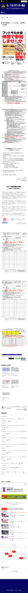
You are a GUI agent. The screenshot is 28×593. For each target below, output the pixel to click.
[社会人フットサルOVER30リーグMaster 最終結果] (15, 383)
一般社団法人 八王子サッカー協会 (15, 590)
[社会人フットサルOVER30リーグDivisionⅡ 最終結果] (15, 371)
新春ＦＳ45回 (19, 354)
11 (6, 553)
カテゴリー (3, 569)
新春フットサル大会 (11, 354)
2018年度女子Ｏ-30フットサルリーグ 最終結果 (6, 398)
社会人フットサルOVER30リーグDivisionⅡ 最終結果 (14, 374)
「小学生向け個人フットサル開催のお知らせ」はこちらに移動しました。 (14, 503)
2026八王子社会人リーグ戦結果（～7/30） (9, 463)
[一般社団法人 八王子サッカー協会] (14, 6)
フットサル (5, 354)
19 (10, 555)
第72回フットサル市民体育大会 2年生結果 (7, 407)
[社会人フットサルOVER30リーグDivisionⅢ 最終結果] (6, 384)
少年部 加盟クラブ (13, 526)
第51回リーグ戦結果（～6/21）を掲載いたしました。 (11, 471)
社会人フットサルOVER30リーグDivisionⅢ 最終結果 (5, 386)
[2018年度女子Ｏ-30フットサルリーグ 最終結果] (6, 394)
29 (21, 558)
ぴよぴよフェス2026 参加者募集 (8, 467)
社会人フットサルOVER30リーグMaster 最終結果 (15, 386)
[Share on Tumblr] (24, 358)
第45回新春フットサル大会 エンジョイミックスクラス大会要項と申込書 (21, 408)
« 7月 (2, 562)
